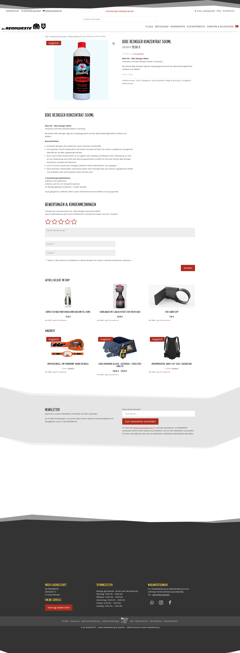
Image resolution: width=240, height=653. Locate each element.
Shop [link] (219, 11)
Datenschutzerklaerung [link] (143, 428)
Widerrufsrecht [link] (141, 621)
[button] (114, 43)
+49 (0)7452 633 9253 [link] (32, 11)
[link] (24, 26)
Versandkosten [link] (139, 54)
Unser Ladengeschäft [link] (205, 11)
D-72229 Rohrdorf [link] (52, 595)
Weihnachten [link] (127, 83)
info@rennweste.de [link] (53, 11)
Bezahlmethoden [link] (171, 621)
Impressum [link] (75, 621)
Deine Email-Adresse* (131, 409)
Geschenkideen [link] (158, 80)
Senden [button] (188, 268)
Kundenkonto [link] (228, 11)
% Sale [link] (149, 26)
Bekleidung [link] (162, 26)
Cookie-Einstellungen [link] (110, 621)
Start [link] (47, 36)
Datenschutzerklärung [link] (90, 621)
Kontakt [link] (65, 621)
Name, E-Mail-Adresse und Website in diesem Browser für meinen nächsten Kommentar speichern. (90, 260)
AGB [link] (131, 621)
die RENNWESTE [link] (52, 589)
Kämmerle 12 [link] (50, 592)
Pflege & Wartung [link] (74, 36)
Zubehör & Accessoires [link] (220, 26)
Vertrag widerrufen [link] (59, 607)
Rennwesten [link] (177, 26)
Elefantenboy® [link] (196, 26)
